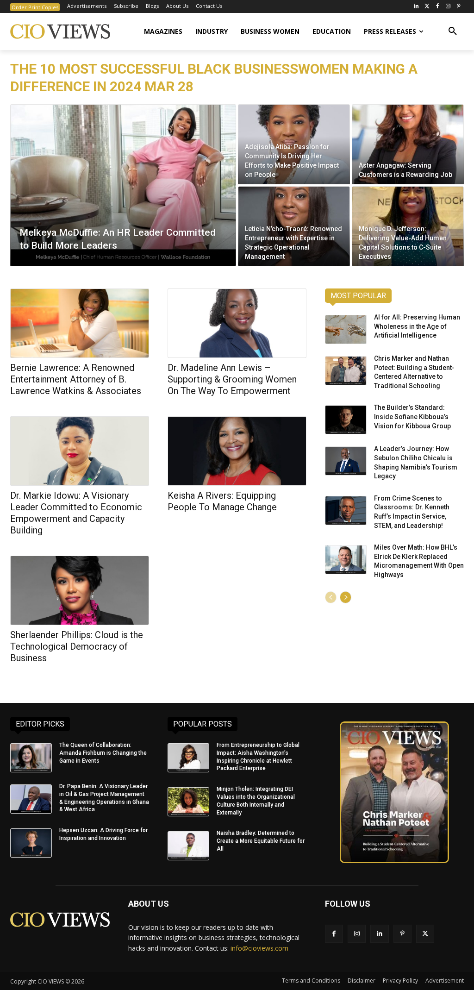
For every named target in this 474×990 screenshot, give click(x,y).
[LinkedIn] (416, 6)
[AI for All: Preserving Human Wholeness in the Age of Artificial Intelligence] (346, 329)
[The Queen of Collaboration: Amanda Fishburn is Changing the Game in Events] (31, 757)
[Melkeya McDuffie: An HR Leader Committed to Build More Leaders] (123, 185)
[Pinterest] (458, 6)
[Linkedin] (379, 934)
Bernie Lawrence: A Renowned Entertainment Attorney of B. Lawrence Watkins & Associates (75, 379)
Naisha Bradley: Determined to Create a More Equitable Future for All (261, 841)
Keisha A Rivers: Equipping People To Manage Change (222, 501)
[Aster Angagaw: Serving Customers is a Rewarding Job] (408, 144)
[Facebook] (437, 6)
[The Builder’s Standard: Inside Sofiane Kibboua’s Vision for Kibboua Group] (346, 419)
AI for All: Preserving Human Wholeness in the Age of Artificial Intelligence (417, 326)
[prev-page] (331, 597)
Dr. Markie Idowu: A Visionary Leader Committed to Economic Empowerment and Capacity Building (76, 513)
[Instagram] (448, 6)
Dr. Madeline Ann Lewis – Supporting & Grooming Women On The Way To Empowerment (232, 379)
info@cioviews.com (259, 948)
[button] (453, 31)
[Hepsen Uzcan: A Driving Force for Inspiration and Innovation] (31, 843)
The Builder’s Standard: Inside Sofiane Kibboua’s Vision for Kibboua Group (412, 416)
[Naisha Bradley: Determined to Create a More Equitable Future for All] (188, 845)
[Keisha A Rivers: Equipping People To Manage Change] (237, 451)
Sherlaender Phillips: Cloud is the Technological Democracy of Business (76, 646)
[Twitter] (427, 6)
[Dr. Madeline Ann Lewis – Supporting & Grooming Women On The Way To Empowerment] (237, 323)
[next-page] (345, 597)
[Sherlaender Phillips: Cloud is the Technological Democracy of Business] (79, 590)
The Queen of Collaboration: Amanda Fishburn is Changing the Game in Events (103, 753)
